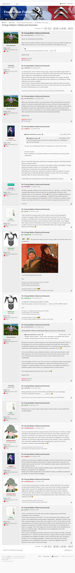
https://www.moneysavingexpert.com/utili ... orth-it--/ (40, 50)
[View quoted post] (42, 134)
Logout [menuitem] (71, 3)
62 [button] (65, 28)
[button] (45, 28)
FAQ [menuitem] (2, 19)
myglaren (31, 138)
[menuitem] (8, 19)
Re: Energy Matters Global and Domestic (36, 33)
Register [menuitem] (64, 3)
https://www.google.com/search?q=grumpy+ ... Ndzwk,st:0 (38, 304)
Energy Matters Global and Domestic (20, 25)
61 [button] (62, 28)
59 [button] (57, 28)
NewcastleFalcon (31, 134)
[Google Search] (17, 4)
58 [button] (54, 28)
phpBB (8, 556)
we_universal (7, 558)
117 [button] (69, 28)
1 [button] (50, 28)
